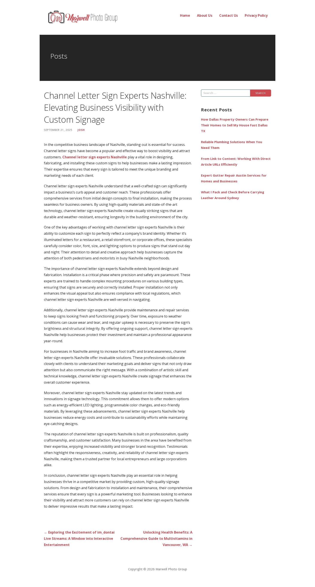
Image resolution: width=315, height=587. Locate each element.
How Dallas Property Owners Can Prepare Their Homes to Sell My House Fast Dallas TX (234, 125)
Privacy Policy (256, 15)
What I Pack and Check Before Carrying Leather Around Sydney (232, 195)
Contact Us (228, 15)
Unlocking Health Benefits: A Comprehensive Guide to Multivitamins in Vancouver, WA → (156, 538)
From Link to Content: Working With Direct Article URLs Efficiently (236, 161)
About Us (204, 15)
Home (185, 15)
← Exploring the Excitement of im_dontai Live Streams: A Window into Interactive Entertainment (79, 538)
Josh (81, 130)
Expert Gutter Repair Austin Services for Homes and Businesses (234, 178)
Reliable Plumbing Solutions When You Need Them (231, 145)
